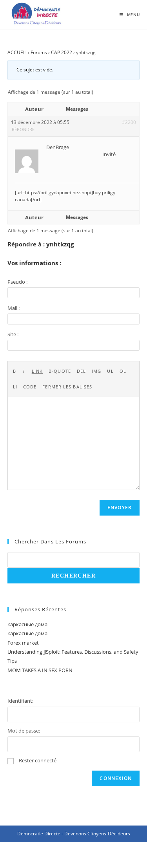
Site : (12, 334)
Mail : (13, 308)
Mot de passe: (23, 730)
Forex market (23, 642)
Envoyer (119, 507)
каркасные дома (27, 624)
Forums (39, 52)
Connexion (116, 778)
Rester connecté (37, 760)
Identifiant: (20, 700)
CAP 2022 (61, 52)
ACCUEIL (17, 52)
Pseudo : (17, 281)
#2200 (129, 122)
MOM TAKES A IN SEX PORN (40, 670)
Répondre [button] (23, 129)
